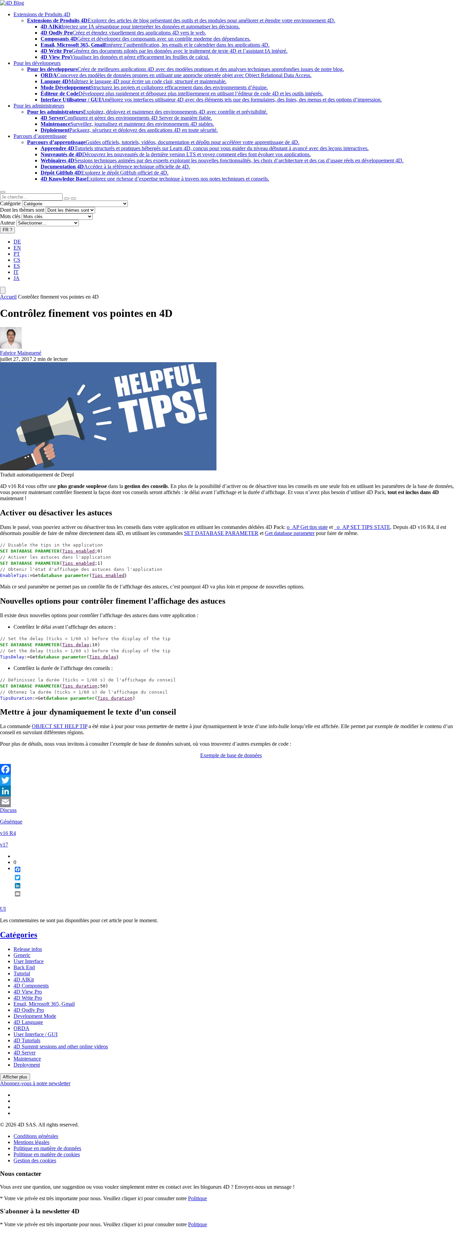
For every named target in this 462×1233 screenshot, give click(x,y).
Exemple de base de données (231, 755)
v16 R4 (8, 833)
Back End (24, 967)
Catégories (18, 934)
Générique (11, 821)
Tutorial (22, 973)
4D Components (31, 985)
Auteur (7, 223)
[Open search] (2, 192)
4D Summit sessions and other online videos (61, 1046)
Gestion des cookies (35, 1160)
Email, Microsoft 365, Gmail (44, 1004)
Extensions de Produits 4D (42, 14)
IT (16, 272)
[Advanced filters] (66, 198)
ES (17, 266)
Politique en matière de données (47, 1148)
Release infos (28, 949)
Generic (22, 955)
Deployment (27, 1065)
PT (17, 254)
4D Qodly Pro (29, 1010)
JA (17, 278)
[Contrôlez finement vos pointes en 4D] (108, 468)
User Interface (29, 961)
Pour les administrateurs (39, 106)
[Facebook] (231, 769)
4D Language (28, 1022)
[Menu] (2, 290)
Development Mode (35, 1016)
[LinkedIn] (231, 791)
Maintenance (27, 1059)
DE (17, 242)
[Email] (231, 801)
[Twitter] (231, 780)
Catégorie (10, 203)
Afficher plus (15, 1076)
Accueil (8, 297)
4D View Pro (28, 992)
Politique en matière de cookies (47, 1154)
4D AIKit (24, 979)
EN (17, 248)
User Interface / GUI (35, 1034)
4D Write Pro (28, 998)
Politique (197, 1198)
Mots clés (10, 216)
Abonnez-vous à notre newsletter (35, 1083)
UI (3, 909)
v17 (4, 844)
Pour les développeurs (37, 63)
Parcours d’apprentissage (40, 136)
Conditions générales (36, 1136)
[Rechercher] (73, 198)
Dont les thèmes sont (22, 210)
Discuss (8, 810)
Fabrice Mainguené (20, 353)
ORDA (21, 1028)
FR (7, 229)
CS (17, 260)
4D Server (25, 1052)
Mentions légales (31, 1142)
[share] (15, 899)
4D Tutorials (27, 1040)
